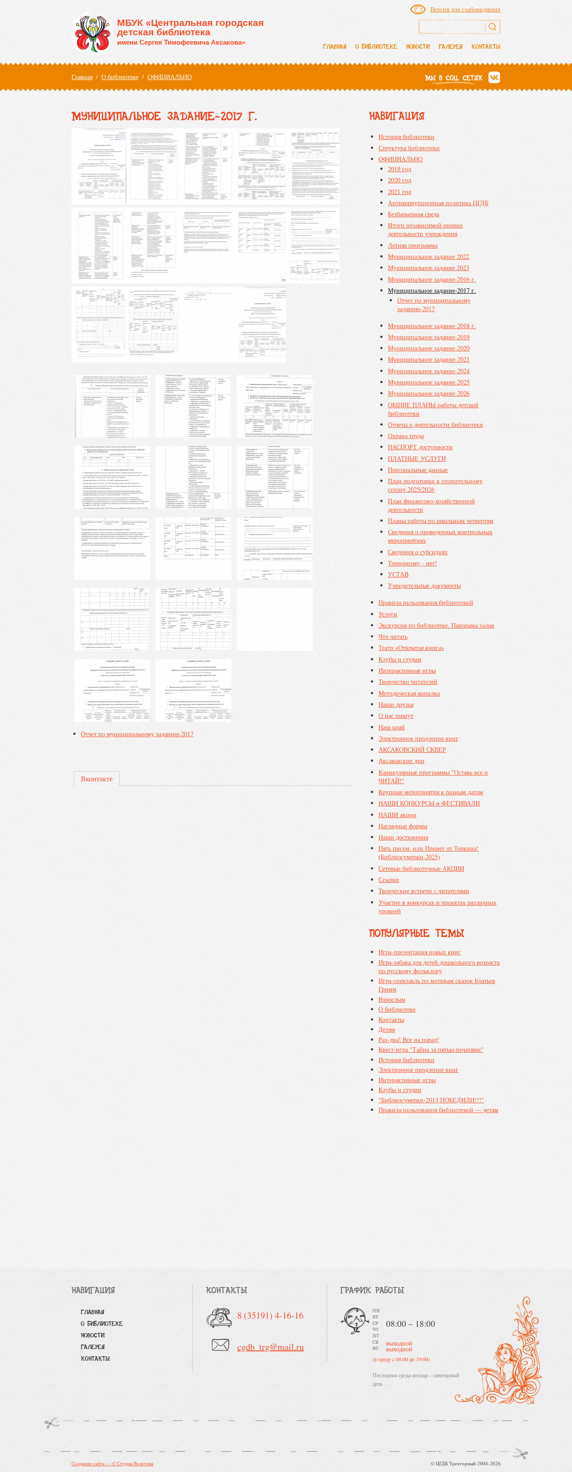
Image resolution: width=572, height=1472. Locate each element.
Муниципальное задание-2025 (429, 382)
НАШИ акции (397, 814)
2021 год (399, 191)
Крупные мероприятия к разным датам (431, 792)
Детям (387, 1029)
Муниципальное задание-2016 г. (432, 279)
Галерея (451, 47)
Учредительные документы (424, 585)
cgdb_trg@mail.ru (270, 1347)
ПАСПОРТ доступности (420, 447)
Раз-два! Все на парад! (409, 1039)
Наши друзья (396, 704)
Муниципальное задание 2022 (428, 256)
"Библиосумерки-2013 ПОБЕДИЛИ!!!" (431, 1100)
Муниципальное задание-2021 (429, 359)
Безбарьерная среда (413, 214)
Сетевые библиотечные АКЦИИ (421, 868)
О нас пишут (396, 715)
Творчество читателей (408, 681)
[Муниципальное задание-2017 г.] (112, 407)
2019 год (399, 168)
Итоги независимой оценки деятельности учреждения (425, 229)
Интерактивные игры (407, 670)
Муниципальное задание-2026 (429, 393)
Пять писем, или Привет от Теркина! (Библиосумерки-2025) (429, 852)
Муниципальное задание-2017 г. (432, 290)
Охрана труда (406, 435)
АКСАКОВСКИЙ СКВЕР (412, 749)
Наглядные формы (403, 826)
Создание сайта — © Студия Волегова (112, 1463)
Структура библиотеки (409, 147)
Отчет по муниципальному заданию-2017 (137, 734)
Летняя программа (412, 245)
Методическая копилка (409, 693)
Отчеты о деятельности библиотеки (435, 424)
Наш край (392, 727)
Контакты (485, 47)
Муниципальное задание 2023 (428, 267)
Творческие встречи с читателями (424, 890)
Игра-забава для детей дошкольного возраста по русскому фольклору (439, 966)
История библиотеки (406, 136)
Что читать (393, 636)
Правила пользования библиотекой (426, 602)
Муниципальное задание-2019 (429, 337)
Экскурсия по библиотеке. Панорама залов (436, 625)
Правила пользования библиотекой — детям (438, 1109)
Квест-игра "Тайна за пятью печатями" (431, 1049)
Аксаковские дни (402, 760)
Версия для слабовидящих (465, 9)
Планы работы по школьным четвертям (440, 520)
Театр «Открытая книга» (411, 647)
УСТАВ (398, 574)
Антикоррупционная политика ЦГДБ (438, 202)
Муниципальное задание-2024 (429, 371)
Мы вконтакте (494, 78)
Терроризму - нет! (412, 563)
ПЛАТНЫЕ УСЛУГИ (417, 458)
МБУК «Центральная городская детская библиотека (190, 31)
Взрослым (392, 999)
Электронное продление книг (418, 738)
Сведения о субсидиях (418, 552)
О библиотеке (376, 47)
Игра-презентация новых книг (420, 952)
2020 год (399, 180)
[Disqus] (212, 917)
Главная (334, 47)
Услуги (388, 614)
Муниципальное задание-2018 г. (432, 325)
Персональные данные (418, 469)
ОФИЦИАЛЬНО (169, 76)
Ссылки (389, 879)
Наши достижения (403, 837)
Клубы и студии (400, 659)
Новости (418, 47)
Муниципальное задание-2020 (429, 348)
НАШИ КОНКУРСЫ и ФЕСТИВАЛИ (429, 803)
